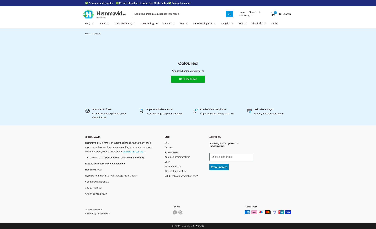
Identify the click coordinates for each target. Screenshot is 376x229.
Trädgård (225, 23)
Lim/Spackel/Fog (123, 23)
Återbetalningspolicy (175, 171)
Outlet (274, 23)
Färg (87, 23)
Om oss (168, 147)
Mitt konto (245, 15)
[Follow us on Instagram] (180, 212)
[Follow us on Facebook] (175, 212)
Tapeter (102, 23)
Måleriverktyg (148, 23)
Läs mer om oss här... (134, 151)
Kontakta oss (171, 152)
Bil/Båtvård (257, 23)
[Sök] (229, 14)
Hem (87, 33)
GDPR (167, 161)
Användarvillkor (172, 166)
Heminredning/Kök (202, 23)
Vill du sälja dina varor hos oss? (181, 176)
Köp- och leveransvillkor (177, 157)
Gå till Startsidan (188, 79)
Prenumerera (219, 167)
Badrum (167, 23)
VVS (240, 23)
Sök (166, 142)
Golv (181, 23)
